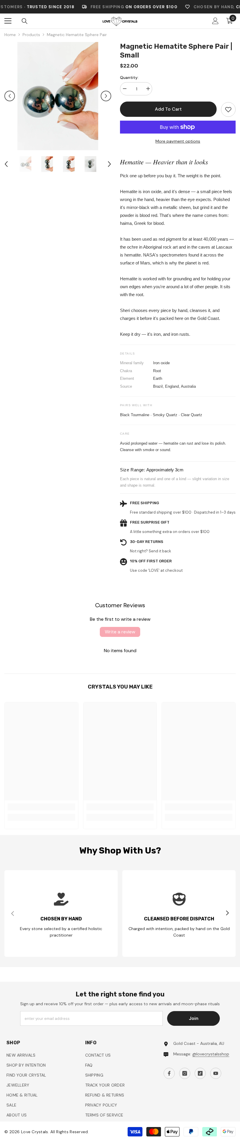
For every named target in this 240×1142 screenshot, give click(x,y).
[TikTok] (126, 612)
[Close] (172, 502)
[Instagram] (114, 612)
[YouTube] (138, 612)
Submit (120, 593)
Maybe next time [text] (123, 626)
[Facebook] (101, 612)
